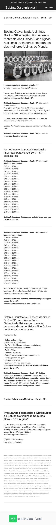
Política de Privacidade (23, 519)
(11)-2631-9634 (16, 3)
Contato (39, 519)
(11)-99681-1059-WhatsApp (35, 3)
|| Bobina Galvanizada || (20, 7)
